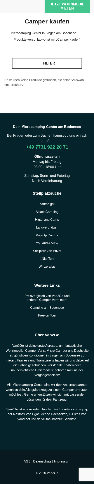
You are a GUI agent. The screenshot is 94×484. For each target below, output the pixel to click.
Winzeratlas (47, 266)
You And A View (47, 243)
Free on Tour (47, 315)
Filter (49, 63)
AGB (27, 461)
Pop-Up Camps (47, 235)
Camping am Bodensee (47, 307)
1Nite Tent (47, 258)
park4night (47, 204)
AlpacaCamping (47, 212)
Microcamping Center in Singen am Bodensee (43, 33)
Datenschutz (42, 461)
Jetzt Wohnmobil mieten (67, 6)
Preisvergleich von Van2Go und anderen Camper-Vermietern (47, 298)
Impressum (62, 461)
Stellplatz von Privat (47, 251)
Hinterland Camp (47, 219)
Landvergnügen (47, 227)
